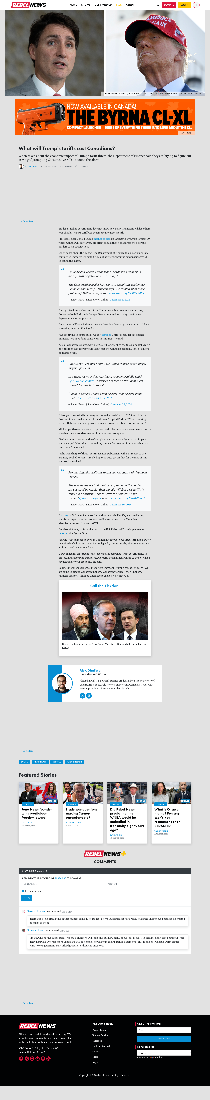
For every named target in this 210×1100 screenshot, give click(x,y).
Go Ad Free (27, 221)
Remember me (33, 891)
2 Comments (82, 166)
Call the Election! (105, 585)
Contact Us (97, 1051)
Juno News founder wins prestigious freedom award (37, 813)
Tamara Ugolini (161, 831)
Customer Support (101, 1046)
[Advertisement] (105, 199)
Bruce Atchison (35, 930)
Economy (57, 762)
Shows (85, 5)
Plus (119, 5)
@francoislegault (90, 498)
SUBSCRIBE (60, 878)
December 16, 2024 (121, 504)
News (73, 5)
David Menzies (116, 835)
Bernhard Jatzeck (37, 911)
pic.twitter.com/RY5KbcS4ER (125, 293)
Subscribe (97, 1040)
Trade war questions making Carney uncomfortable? (81, 813)
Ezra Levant (27, 823)
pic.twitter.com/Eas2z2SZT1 (95, 398)
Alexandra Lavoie (73, 823)
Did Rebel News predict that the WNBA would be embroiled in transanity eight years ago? (127, 819)
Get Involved (103, 5)
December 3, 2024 (120, 299)
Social (95, 1056)
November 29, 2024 (121, 404)
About (130, 5)
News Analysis (40, 762)
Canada (24, 762)
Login (95, 1062)
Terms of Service (100, 1035)
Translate (158, 1057)
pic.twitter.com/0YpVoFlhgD (126, 498)
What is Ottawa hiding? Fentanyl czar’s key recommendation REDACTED (167, 817)
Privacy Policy (99, 1030)
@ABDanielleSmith (81, 381)
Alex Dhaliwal (31, 166)
